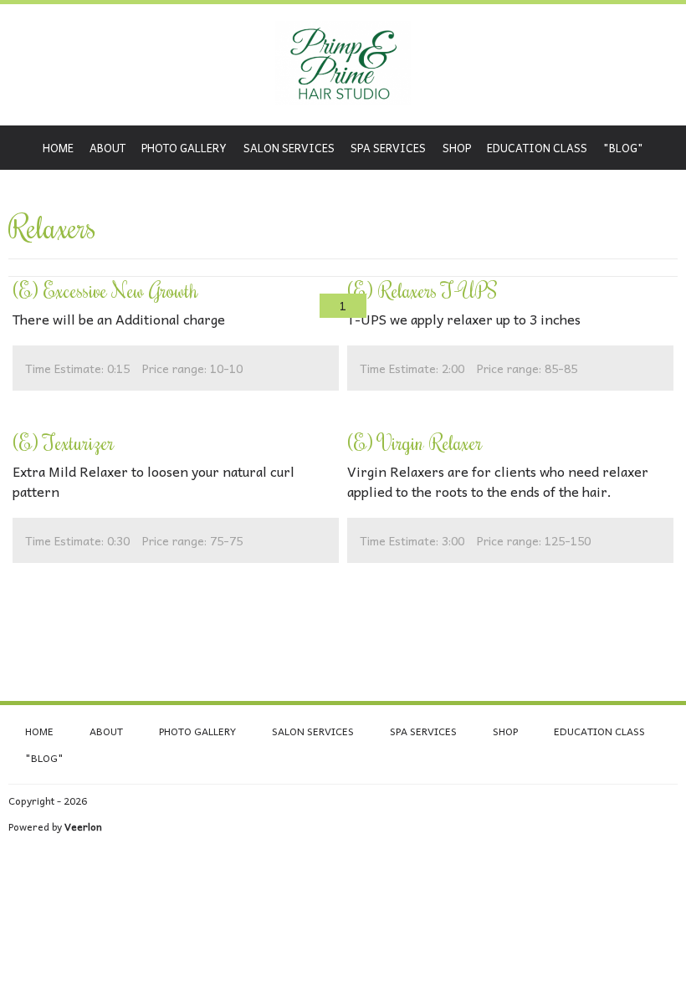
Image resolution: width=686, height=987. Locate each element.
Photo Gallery (184, 147)
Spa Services (388, 147)
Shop (457, 147)
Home (58, 147)
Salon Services (289, 147)
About (107, 147)
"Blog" (623, 147)
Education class (537, 147)
